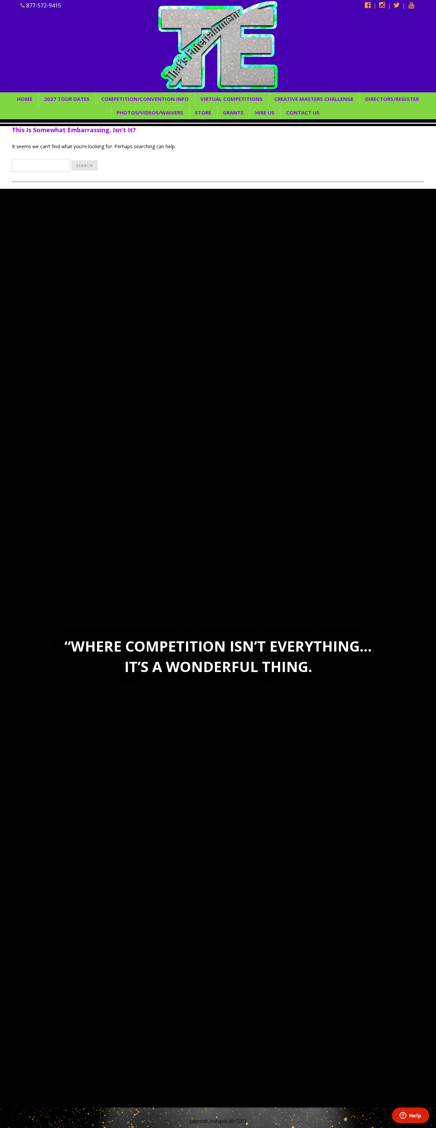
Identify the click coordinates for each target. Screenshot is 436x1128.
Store (203, 112)
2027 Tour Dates (67, 98)
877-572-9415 (43, 5)
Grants (233, 112)
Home (24, 98)
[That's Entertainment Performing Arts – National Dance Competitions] (218, 51)
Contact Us (303, 112)
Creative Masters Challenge (314, 98)
